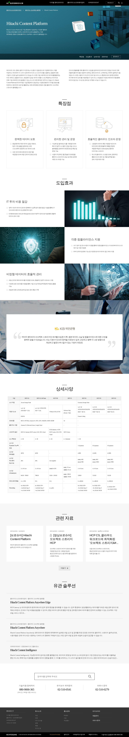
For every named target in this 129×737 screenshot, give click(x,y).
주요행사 (66, 720)
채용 (36, 725)
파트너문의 (96, 720)
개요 (36, 715)
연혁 (36, 723)
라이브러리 (96, 711)
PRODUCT (110, 2)
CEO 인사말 (38, 720)
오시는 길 (38, 728)
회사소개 (38, 711)
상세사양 (97, 57)
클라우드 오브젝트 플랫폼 (33, 10)
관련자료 (105, 57)
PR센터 (66, 715)
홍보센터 (67, 711)
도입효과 (89, 57)
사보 (65, 718)
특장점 (81, 57)
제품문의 (96, 716)
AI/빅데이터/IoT (93, 2)
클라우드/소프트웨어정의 (75, 2)
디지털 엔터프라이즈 (57, 2)
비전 (36, 718)
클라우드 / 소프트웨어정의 (14, 717)
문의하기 (116, 56)
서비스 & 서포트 (11, 723)
